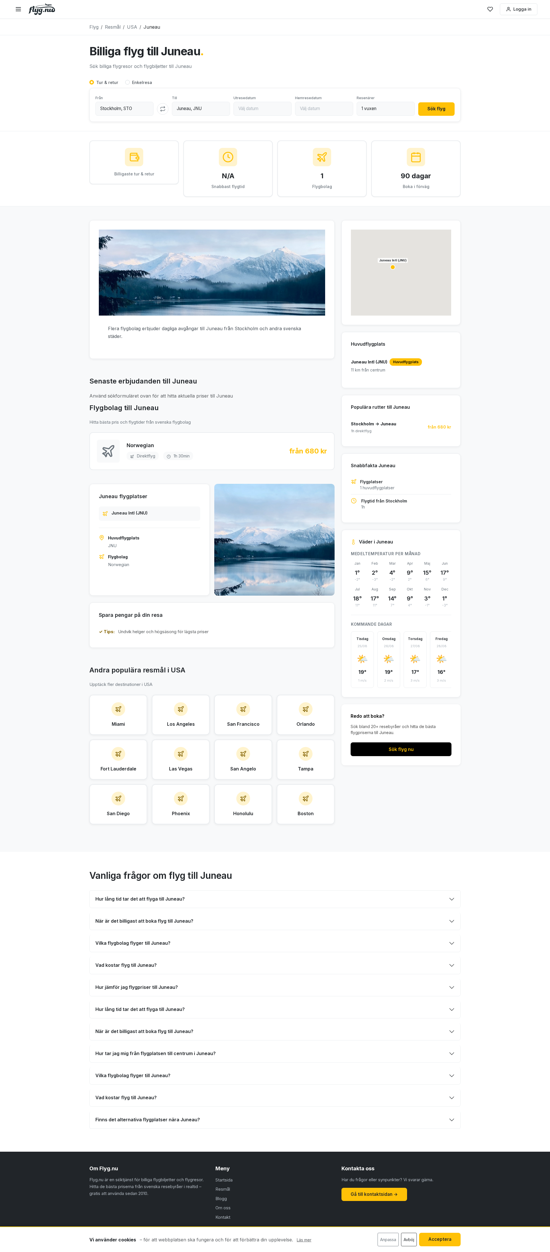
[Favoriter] (490, 9)
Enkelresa (142, 82)
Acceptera (439, 1239)
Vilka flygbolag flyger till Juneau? (132, 943)
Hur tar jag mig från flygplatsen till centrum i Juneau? (155, 1053)
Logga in (522, 9)
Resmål (222, 1189)
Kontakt (222, 1217)
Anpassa (388, 1239)
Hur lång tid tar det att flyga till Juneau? (140, 899)
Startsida (224, 1180)
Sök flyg (436, 108)
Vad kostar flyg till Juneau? (126, 965)
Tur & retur (107, 82)
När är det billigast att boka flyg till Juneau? (144, 921)
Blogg (221, 1198)
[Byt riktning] (162, 109)
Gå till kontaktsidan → (374, 1194)
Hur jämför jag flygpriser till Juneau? (136, 987)
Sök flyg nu (401, 749)
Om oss (223, 1207)
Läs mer (304, 1239)
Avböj (409, 1239)
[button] (392, 267)
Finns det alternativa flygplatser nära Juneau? (147, 1119)
